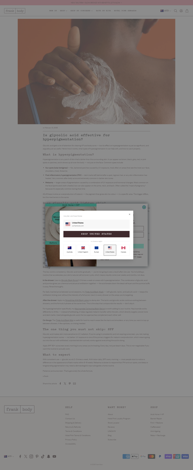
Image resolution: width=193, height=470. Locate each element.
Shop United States (96, 234)
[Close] (129, 214)
